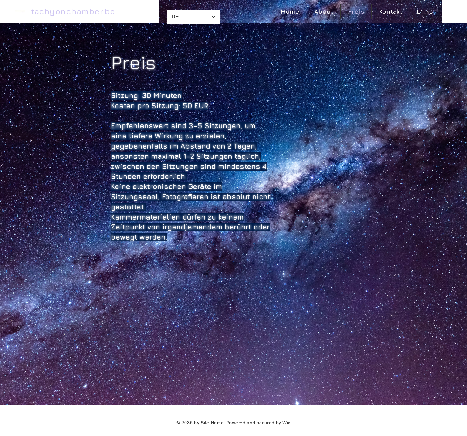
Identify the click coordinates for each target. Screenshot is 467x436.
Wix (286, 422)
